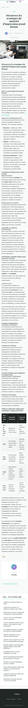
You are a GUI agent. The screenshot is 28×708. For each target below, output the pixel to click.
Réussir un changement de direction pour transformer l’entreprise (13, 657)
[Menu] (20, 1)
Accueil (3, 7)
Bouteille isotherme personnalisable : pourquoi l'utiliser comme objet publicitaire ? (14, 646)
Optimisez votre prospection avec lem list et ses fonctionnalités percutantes (14, 640)
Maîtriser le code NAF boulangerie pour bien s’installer (13, 662)
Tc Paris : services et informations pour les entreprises (13, 618)
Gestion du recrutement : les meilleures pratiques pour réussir (13, 608)
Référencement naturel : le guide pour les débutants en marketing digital (14, 613)
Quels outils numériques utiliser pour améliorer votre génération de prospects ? (14, 668)
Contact (19, 699)
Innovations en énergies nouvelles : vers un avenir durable (13, 679)
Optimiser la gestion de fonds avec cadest (13, 602)
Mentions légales (11, 699)
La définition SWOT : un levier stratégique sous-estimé (12, 652)
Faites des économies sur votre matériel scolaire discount (12, 635)
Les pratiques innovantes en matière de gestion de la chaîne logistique (13, 630)
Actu (7, 7)
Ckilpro (11, 1)
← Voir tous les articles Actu (9, 584)
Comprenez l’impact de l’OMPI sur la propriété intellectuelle (14, 674)
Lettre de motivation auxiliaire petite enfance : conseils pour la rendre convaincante (14, 624)
